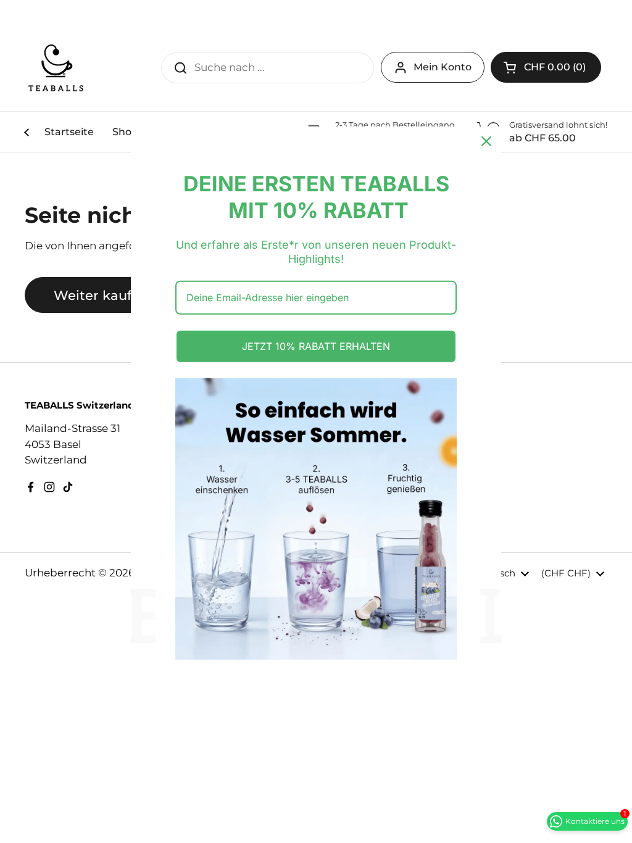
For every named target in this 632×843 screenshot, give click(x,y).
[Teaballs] (55, 68)
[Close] (486, 141)
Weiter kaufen (101, 295)
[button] (546, 67)
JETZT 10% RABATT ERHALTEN (316, 346)
